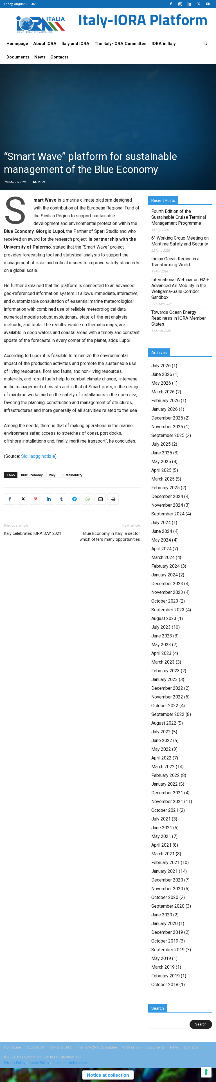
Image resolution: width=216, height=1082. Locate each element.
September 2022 (167, 714)
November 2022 (167, 697)
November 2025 (167, 426)
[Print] (113, 499)
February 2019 (165, 976)
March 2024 (163, 557)
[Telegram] (74, 499)
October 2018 (164, 984)
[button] (205, 43)
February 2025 (165, 487)
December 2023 (167, 583)
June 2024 (161, 531)
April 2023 (161, 653)
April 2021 (161, 845)
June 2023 (161, 636)
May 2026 (161, 383)
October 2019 (164, 941)
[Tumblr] (61, 499)
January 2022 (164, 784)
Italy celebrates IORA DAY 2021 (32, 533)
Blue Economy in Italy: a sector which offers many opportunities (110, 536)
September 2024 (167, 514)
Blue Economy (32, 475)
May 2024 (161, 540)
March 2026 (163, 392)
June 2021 (161, 827)
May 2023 (161, 644)
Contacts (59, 57)
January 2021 (164, 871)
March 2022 (163, 766)
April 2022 (161, 758)
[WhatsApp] (87, 499)
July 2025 (161, 444)
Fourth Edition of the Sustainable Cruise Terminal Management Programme (178, 217)
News (39, 57)
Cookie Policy (38, 1063)
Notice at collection (108, 1075)
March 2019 (163, 967)
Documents (17, 57)
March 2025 (163, 479)
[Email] (100, 499)
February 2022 (165, 775)
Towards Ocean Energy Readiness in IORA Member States (178, 318)
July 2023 (161, 627)
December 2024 (167, 496)
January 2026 (164, 409)
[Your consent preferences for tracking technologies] (206, 1072)
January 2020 (164, 923)
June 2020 (161, 915)
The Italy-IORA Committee (120, 43)
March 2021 (163, 853)
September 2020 (167, 906)
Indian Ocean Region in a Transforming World (175, 261)
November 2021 (167, 801)
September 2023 (167, 609)
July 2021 (161, 819)
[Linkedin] (189, 4)
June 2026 (161, 374)
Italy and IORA (75, 43)
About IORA (45, 43)
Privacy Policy (14, 1063)
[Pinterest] (35, 499)
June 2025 (161, 453)
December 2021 (167, 792)
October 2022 (164, 705)
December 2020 (167, 880)
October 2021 (164, 810)
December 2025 (167, 418)
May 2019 (161, 958)
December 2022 (167, 688)
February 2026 (165, 400)
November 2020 (167, 888)
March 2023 (163, 662)
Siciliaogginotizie (38, 456)
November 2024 (167, 505)
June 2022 (161, 740)
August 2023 (163, 618)
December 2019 (167, 932)
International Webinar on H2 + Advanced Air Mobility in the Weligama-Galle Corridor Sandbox (180, 288)
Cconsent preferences (69, 1063)
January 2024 (164, 575)
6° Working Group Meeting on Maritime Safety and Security (180, 241)
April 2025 (161, 470)
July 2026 (161, 365)
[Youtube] (208, 4)
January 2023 (164, 679)
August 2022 (163, 723)
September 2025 (167, 435)
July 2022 (161, 731)
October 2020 (164, 897)
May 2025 (161, 461)
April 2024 (161, 548)
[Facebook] (170, 4)
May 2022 (161, 749)
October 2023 (164, 601)
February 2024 (165, 566)
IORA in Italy (164, 43)
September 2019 (167, 949)
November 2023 (167, 592)
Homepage (17, 43)
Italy (52, 475)
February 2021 (165, 862)
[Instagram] (180, 4)
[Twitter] (198, 4)
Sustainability (72, 475)
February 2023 (165, 670)
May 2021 (161, 836)
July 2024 (161, 522)
